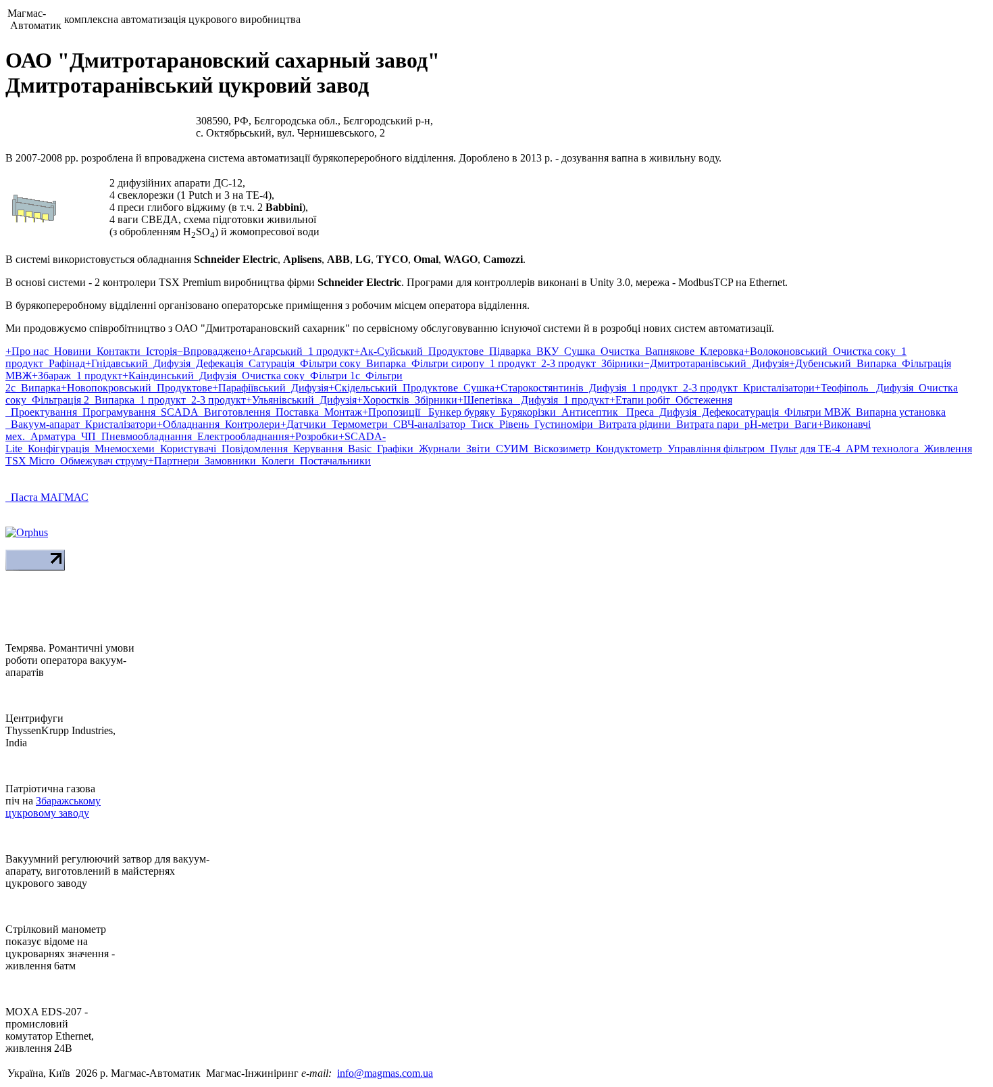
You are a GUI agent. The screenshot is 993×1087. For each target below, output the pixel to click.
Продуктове (453, 351)
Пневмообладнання (144, 436)
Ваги (803, 424)
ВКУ (545, 351)
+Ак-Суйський (388, 351)
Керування (315, 448)
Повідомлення (252, 448)
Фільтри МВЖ (814, 412)
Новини (70, 351)
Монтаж (340, 412)
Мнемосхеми (122, 448)
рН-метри (764, 424)
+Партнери (173, 460)
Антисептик (588, 412)
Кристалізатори (776, 387)
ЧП (86, 436)
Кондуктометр (626, 448)
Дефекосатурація (737, 412)
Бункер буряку (459, 412)
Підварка (507, 351)
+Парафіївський (249, 387)
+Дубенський (820, 363)
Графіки (392, 448)
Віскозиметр (559, 448)
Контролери (250, 424)
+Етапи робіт (639, 400)
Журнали (437, 448)
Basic (357, 448)
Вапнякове (667, 351)
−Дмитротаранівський (695, 363)
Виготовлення (234, 412)
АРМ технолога (879, 448)
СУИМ (509, 448)
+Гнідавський (116, 363)
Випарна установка (898, 412)
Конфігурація (55, 448)
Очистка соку (862, 351)
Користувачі (185, 448)
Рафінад (64, 363)
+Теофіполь (843, 387)
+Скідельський (362, 387)
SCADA (177, 412)
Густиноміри (561, 424)
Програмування (116, 412)
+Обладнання (188, 424)
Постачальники (333, 460)
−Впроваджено (212, 351)
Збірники (620, 363)
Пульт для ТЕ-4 (802, 448)
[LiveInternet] (35, 567)
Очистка (617, 351)
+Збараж (51, 375)
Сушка (577, 351)
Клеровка (719, 351)
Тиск (479, 424)
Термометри (357, 424)
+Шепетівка (486, 400)
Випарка (383, 363)
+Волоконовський (786, 351)
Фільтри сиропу (445, 363)
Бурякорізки (525, 412)
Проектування (41, 412)
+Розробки (313, 436)
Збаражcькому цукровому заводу (53, 807)
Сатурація (269, 363)
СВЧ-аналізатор (426, 424)
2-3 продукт (566, 363)
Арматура (50, 436)
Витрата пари (705, 424)
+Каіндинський (158, 375)
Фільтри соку (328, 363)
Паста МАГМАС (46, 497)
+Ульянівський (280, 400)
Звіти (475, 448)
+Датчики (303, 424)
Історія (159, 351)
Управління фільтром (713, 448)
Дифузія (169, 363)
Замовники (227, 460)
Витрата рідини (632, 424)
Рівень (511, 424)
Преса (637, 412)
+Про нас (27, 351)
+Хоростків (383, 400)
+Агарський (275, 351)
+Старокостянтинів (539, 387)
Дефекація (216, 363)
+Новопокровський (106, 387)
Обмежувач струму (101, 460)
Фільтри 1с (332, 375)
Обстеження (701, 400)
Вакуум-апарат (42, 424)
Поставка (294, 412)
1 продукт (328, 351)
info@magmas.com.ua (385, 1073)
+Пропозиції (392, 412)
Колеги (275, 460)
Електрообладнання (240, 436)
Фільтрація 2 (57, 400)
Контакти (116, 351)
